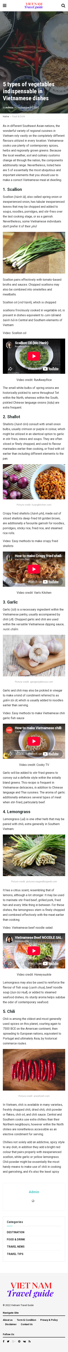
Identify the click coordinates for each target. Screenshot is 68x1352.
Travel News (16, 1246)
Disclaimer (11, 1324)
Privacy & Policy (49, 1320)
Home (6, 116)
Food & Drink (18, 116)
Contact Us (27, 1324)
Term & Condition (26, 1320)
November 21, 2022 (28, 107)
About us (8, 1320)
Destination (15, 1232)
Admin (9, 107)
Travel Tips (15, 1254)
